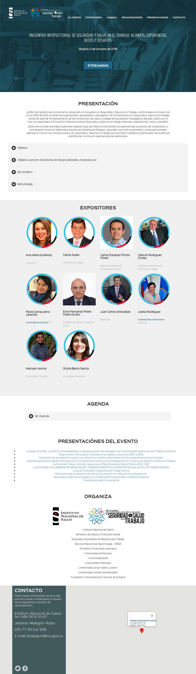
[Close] (152, 615)
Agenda (112, 17)
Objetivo (22, 147)
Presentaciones (157, 17)
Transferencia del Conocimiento (101, 480)
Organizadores (132, 17)
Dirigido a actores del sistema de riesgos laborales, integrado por (56, 160)
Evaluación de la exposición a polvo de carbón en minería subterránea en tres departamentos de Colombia (101, 457)
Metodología (24, 184)
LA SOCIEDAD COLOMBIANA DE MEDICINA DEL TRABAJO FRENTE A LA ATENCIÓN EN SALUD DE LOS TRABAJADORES (101, 467)
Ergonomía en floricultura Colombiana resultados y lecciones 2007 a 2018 (101, 454)
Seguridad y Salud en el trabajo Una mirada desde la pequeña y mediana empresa (101, 477)
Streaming (98, 65)
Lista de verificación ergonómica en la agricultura (101, 470)
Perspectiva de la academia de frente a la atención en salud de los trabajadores (101, 473)
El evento (74, 17)
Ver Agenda (41, 416)
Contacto (179, 17)
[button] (142, 631)
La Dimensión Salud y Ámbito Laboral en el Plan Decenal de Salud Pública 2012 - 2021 (101, 464)
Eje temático (24, 172)
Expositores (94, 17)
